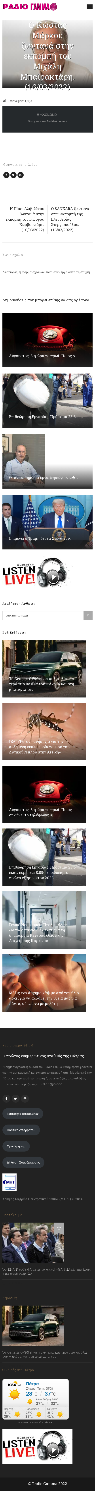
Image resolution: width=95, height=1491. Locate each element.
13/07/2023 (14, 1283)
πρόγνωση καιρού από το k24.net (35, 1422)
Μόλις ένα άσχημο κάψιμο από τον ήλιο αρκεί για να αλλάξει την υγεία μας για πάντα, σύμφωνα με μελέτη (44, 998)
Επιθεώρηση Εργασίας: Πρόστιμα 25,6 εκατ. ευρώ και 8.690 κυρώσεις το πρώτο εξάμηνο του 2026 (42, 872)
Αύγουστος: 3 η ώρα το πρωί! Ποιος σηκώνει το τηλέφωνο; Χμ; (40, 812)
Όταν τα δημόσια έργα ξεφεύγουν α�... (43, 477)
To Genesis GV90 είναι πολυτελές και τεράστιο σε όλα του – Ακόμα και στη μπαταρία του (41, 684)
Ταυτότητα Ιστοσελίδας (23, 1113)
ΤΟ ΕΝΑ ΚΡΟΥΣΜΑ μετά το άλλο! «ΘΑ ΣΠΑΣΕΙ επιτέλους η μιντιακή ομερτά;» (46, 1271)
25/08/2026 (15, 1366)
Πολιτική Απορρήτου (21, 1130)
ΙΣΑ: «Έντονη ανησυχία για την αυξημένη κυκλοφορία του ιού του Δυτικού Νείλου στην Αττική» (39, 747)
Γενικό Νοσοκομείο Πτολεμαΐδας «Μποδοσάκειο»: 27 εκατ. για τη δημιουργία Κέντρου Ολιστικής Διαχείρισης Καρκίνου (38, 932)
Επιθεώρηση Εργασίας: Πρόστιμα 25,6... (43, 416)
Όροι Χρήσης (16, 1146)
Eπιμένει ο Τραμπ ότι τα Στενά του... (40, 538)
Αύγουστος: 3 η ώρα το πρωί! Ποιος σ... (43, 355)
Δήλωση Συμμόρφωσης (23, 1162)
